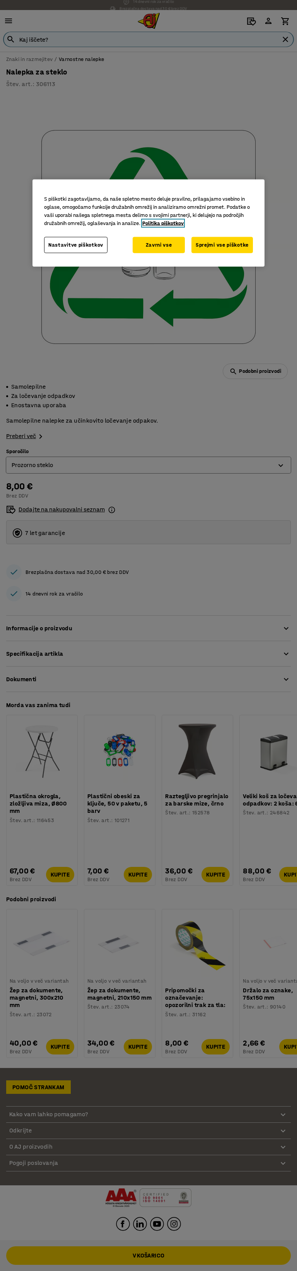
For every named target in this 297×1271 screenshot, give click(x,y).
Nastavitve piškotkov (75, 245)
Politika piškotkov (163, 223)
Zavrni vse (159, 245)
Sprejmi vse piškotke (222, 245)
